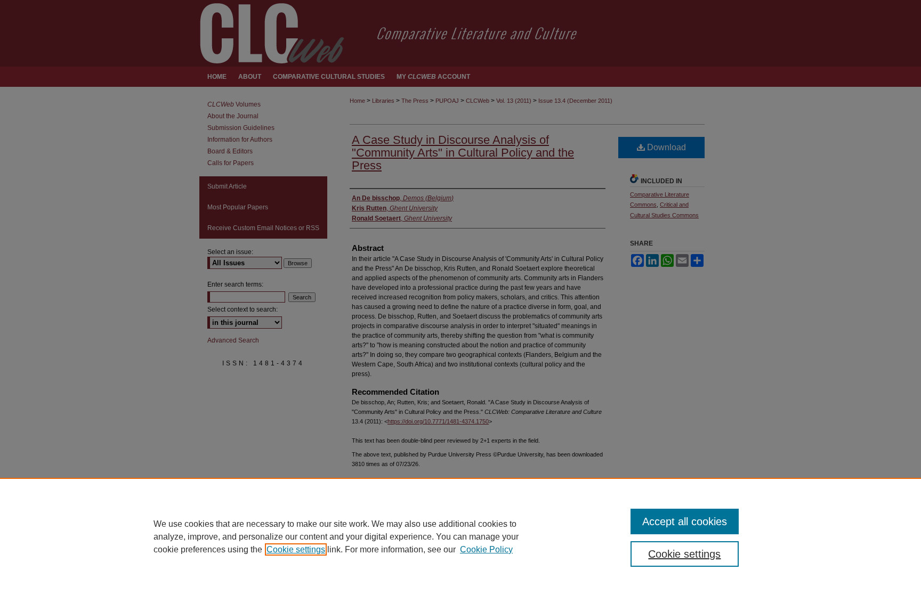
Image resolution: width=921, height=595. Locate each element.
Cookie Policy (486, 549)
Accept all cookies (684, 521)
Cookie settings (295, 549)
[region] (460, 536)
